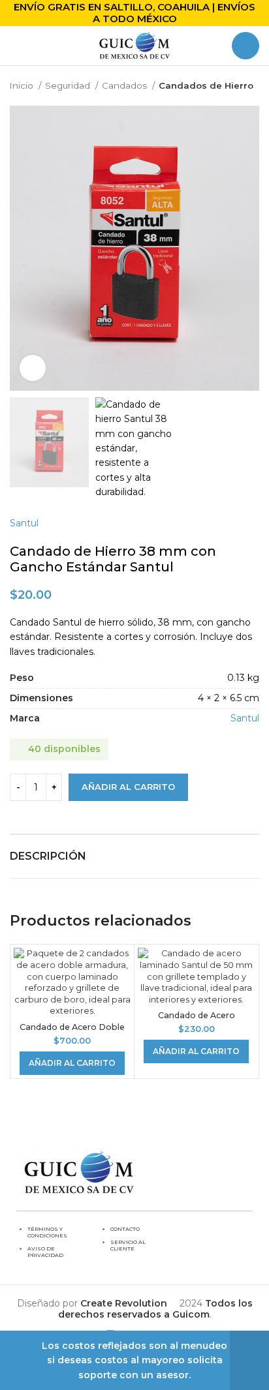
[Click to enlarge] (33, 368)
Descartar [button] (249, 1360)
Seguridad (68, 85)
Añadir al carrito (128, 786)
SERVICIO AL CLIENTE (128, 1245)
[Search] (245, 46)
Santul (24, 523)
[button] (72, 1063)
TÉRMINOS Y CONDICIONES (47, 1232)
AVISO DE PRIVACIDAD (45, 1251)
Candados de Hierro (206, 85)
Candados (125, 85)
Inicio (22, 85)
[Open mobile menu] (15, 46)
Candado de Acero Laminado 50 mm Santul (196, 1020)
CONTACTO (125, 1229)
